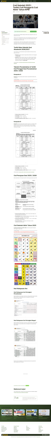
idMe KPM (15, 427)
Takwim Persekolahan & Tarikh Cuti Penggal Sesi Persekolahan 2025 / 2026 (6, 34)
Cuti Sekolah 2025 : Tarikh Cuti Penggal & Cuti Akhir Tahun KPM (25, 7)
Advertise (27, 429)
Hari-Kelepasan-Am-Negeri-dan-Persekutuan (19, 385)
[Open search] (49, 1)
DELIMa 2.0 (15, 428)
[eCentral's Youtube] (48, 434)
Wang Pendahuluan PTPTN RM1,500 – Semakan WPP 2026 (31, 418)
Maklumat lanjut (3, 44)
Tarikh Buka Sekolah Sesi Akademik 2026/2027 (5, 32)
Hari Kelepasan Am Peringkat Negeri (5, 43)
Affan (17, 397)
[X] (45, 32)
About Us (27, 427)
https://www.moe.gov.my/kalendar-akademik (21, 392)
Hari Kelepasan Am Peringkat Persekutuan (5, 41)
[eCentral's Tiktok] (46, 434)
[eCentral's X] (45, 434)
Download (27, 385)
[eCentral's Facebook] (42, 434)
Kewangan (15, 429)
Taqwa (39, 428)
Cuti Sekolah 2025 (4, 428)
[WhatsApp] (48, 32)
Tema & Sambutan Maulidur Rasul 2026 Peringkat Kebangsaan (44, 418)
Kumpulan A (3, 36)
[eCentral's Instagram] (44, 434)
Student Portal (41, 427)
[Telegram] (46, 32)
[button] (5, 31)
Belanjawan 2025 (3, 427)
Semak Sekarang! (33, 31)
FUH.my (40, 429)
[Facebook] (44, 32)
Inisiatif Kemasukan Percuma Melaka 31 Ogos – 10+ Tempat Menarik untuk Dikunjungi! (6, 418)
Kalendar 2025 (3, 430)
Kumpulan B (3, 37)
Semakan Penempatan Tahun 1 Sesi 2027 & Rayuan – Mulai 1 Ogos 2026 (23, 80)
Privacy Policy (28, 428)
